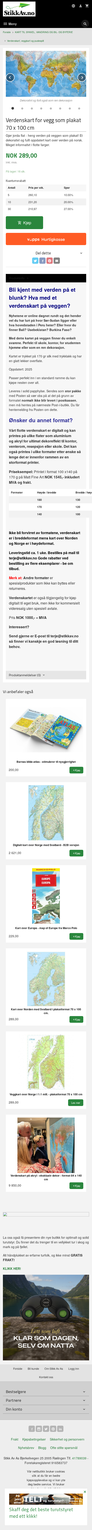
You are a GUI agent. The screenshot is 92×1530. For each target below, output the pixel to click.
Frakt (14, 1439)
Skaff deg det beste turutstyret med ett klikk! (41, 1512)
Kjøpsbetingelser (34, 1439)
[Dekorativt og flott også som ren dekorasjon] (46, 74)
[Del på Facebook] (42, 261)
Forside (7, 32)
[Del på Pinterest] (49, 261)
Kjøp (27, 222)
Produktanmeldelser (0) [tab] (25, 675)
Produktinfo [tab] (17, 278)
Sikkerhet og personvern (67, 1439)
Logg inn (73, 1368)
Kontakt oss (46, 1377)
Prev (14, 77)
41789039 (79, 1458)
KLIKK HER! (12, 1268)
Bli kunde (33, 1368)
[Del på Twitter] (35, 261)
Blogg (42, 1447)
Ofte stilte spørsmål (63, 1447)
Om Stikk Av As (53, 1368)
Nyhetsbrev (26, 1447)
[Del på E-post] (57, 261)
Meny (12, 24)
